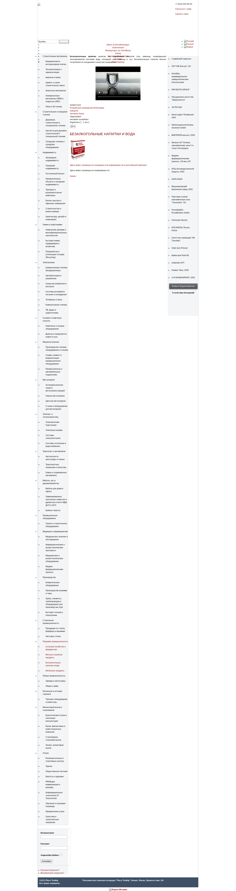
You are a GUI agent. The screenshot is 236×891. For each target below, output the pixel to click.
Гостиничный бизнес (55, 174)
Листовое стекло (53, 636)
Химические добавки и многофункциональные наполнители (56, 233)
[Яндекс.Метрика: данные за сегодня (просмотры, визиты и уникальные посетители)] (118, 889)
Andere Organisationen (183, 286)
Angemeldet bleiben (50, 855)
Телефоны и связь (54, 300)
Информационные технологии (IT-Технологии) (54, 795)
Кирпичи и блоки (53, 77)
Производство (49, 577)
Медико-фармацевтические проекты (54, 569)
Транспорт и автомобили (54, 451)
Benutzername (47, 833)
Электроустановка (54, 430)
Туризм (49, 766)
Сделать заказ (181, 14)
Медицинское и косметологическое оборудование (54, 558)
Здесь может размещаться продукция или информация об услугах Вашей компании (108, 165)
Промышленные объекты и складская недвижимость (55, 182)
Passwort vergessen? (50, 870)
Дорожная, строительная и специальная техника (55, 123)
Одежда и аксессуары (56, 681)
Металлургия (49, 380)
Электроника (49, 262)
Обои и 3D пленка (54, 107)
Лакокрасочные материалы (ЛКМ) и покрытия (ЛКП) (54, 99)
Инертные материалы (56, 90)
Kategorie (74, 111)
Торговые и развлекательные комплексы (54, 193)
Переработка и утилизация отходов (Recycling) (55, 254)
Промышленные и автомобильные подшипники (54, 372)
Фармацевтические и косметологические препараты (55, 548)
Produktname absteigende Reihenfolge (87, 108)
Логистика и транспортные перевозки (52, 819)
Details (73, 176)
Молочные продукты (55, 671)
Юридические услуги (55, 811)
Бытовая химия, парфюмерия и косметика (53, 244)
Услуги (46, 753)
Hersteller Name (77, 114)
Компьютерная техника (56, 305)
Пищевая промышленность (55, 641)
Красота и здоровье (55, 776)
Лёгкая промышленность (54, 676)
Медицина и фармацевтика (55, 531)
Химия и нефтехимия (52, 225)
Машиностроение (51, 342)
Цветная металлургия (56, 401)
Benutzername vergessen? (52, 873)
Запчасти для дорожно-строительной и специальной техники (56, 134)
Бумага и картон (53, 510)
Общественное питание (57, 771)
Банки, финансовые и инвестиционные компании (55, 729)
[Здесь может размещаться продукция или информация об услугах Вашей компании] (78, 160)
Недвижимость (49, 152)
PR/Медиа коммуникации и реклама (53, 785)
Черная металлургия (55, 396)
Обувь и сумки (52, 686)
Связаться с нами (183, 9)
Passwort (45, 844)
